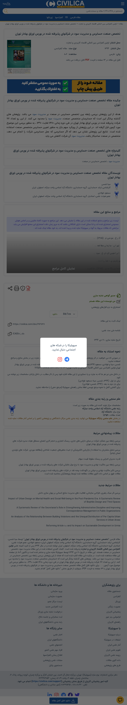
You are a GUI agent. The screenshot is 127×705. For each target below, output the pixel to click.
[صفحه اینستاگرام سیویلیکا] (60, 359)
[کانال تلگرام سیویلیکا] (66, 359)
